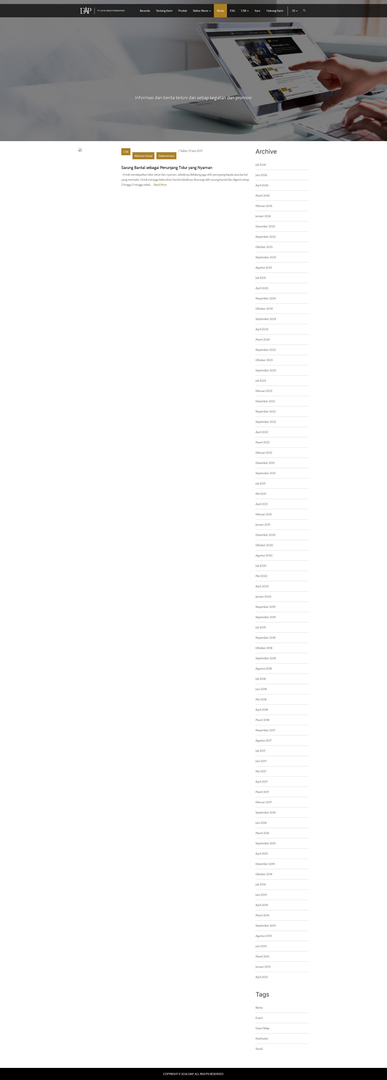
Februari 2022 (264, 452)
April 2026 (262, 185)
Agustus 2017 (264, 740)
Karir (257, 10)
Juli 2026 (261, 164)
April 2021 (262, 504)
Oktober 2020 (264, 545)
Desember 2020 (266, 534)
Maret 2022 (262, 442)
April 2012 (262, 977)
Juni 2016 (261, 822)
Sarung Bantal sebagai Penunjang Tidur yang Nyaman (166, 167)
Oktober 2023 (264, 360)
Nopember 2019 (265, 606)
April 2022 (262, 432)
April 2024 (262, 329)
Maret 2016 (262, 833)
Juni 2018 (261, 689)
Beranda (145, 10)
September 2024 (266, 319)
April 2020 (262, 586)
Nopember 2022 (266, 411)
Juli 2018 (261, 678)
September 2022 (266, 421)
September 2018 (266, 658)
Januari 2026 (263, 216)
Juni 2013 (261, 946)
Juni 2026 (261, 175)
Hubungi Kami (274, 10)
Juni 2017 (261, 761)
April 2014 (262, 905)
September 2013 (266, 925)
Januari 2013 (263, 966)
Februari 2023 (264, 391)
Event (259, 1018)
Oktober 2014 (264, 874)
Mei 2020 (261, 576)
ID (294, 10)
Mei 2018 (261, 699)
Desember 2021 (265, 462)
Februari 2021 (264, 514)
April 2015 (262, 853)
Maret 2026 (263, 195)
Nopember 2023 (266, 349)
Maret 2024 (263, 339)
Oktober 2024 (264, 308)
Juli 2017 (260, 750)
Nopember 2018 (266, 637)
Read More (160, 184)
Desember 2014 (265, 863)
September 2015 (266, 843)
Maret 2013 (262, 956)
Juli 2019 (261, 627)
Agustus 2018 (264, 668)
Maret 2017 (262, 792)
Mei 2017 (261, 771)
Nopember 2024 (266, 298)
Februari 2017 (264, 802)
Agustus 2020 (264, 555)
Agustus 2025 (264, 267)
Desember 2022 (265, 401)
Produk (182, 10)
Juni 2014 (261, 894)
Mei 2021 (261, 493)
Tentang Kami (164, 10)
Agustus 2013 (264, 935)
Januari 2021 (263, 524)
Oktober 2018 (264, 648)
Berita (220, 10)
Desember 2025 (265, 226)
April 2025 (262, 288)
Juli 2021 (260, 483)
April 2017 (262, 781)
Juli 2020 (261, 565)
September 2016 (266, 812)
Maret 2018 (262, 720)
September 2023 (266, 370)
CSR (244, 10)
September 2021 (266, 473)
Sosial (259, 1048)
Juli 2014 (261, 884)
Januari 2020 (263, 596)
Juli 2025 (261, 277)
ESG (232, 10)
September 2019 (266, 617)
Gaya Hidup (262, 1028)
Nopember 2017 (265, 730)
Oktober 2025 (264, 247)
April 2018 (262, 709)
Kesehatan (262, 1038)
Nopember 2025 (266, 236)
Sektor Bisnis (201, 10)
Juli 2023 (261, 380)
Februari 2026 (264, 205)
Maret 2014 (262, 915)
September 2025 (266, 257)
